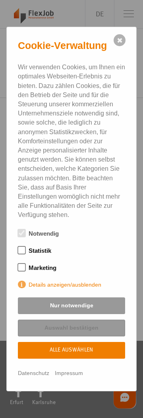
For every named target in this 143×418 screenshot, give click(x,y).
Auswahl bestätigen (71, 327)
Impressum (69, 373)
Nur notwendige (71, 305)
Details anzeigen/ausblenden (65, 284)
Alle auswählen (71, 350)
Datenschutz (33, 373)
